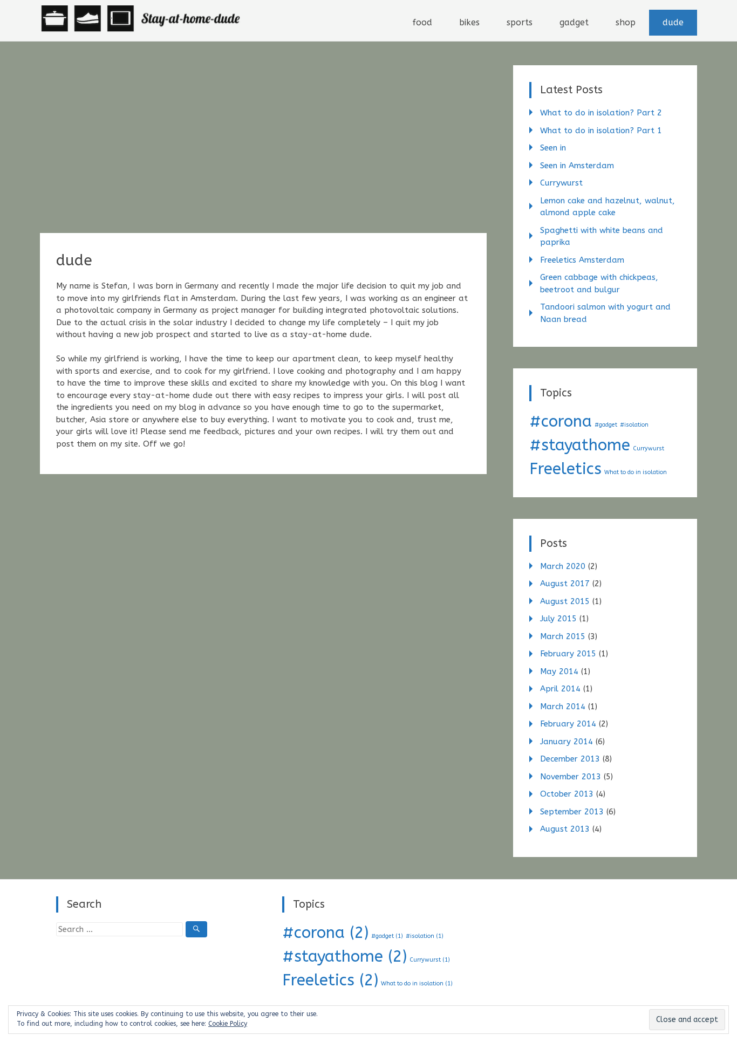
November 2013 (570, 777)
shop (626, 22)
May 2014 (559, 671)
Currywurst (561, 183)
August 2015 (565, 601)
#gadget (606, 424)
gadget (574, 22)
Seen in (553, 148)
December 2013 (570, 759)
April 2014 (560, 689)
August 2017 (565, 583)
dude (673, 22)
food (422, 22)
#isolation (634, 424)
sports (520, 22)
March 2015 (562, 636)
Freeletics (565, 469)
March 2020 (562, 566)
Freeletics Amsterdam (582, 260)
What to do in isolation (635, 472)
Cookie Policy (227, 1023)
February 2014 (568, 724)
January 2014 (566, 741)
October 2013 (566, 794)
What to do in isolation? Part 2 (601, 113)
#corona (560, 421)
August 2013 (565, 829)
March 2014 (562, 706)
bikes (469, 22)
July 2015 (558, 618)
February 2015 (568, 654)
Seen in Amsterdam (577, 165)
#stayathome (579, 445)
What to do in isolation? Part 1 (601, 130)
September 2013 (572, 812)
